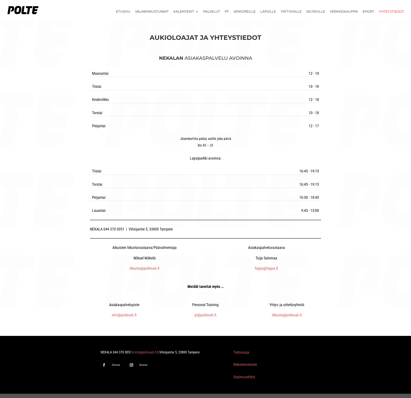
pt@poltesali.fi (205, 315)
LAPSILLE (268, 11)
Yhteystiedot (391, 11)
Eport (368, 11)
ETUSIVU (123, 11)
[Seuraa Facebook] (104, 365)
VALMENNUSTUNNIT (152, 11)
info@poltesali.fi (124, 315)
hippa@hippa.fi (266, 268)
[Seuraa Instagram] (131, 365)
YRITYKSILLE (291, 11)
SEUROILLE (315, 11)
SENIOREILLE (245, 11)
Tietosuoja (241, 352)
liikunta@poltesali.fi (144, 268)
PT (227, 11)
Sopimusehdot (244, 377)
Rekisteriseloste (245, 364)
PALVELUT (211, 11)
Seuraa (116, 365)
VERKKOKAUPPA (344, 11)
